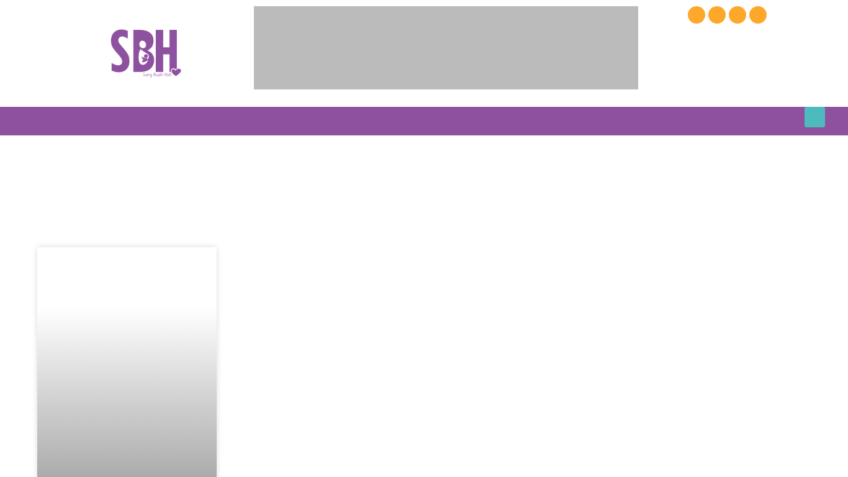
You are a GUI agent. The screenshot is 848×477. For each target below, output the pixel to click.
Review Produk (433, 121)
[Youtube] (717, 15)
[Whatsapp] (758, 15)
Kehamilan (169, 121)
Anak (327, 121)
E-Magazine (560, 121)
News (375, 121)
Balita (277, 121)
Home (120, 121)
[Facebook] (696, 15)
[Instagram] (737, 15)
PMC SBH (621, 121)
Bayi (228, 121)
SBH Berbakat (687, 121)
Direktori (499, 121)
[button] (815, 117)
